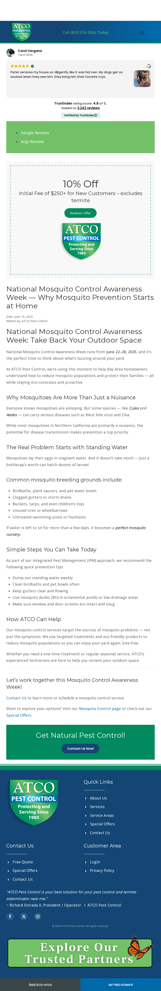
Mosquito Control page (100, 708)
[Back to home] (21, 32)
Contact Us (16, 697)
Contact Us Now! (80, 748)
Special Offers (18, 715)
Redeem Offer (80, 213)
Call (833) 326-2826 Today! (86, 32)
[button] (142, 32)
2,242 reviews (88, 108)
